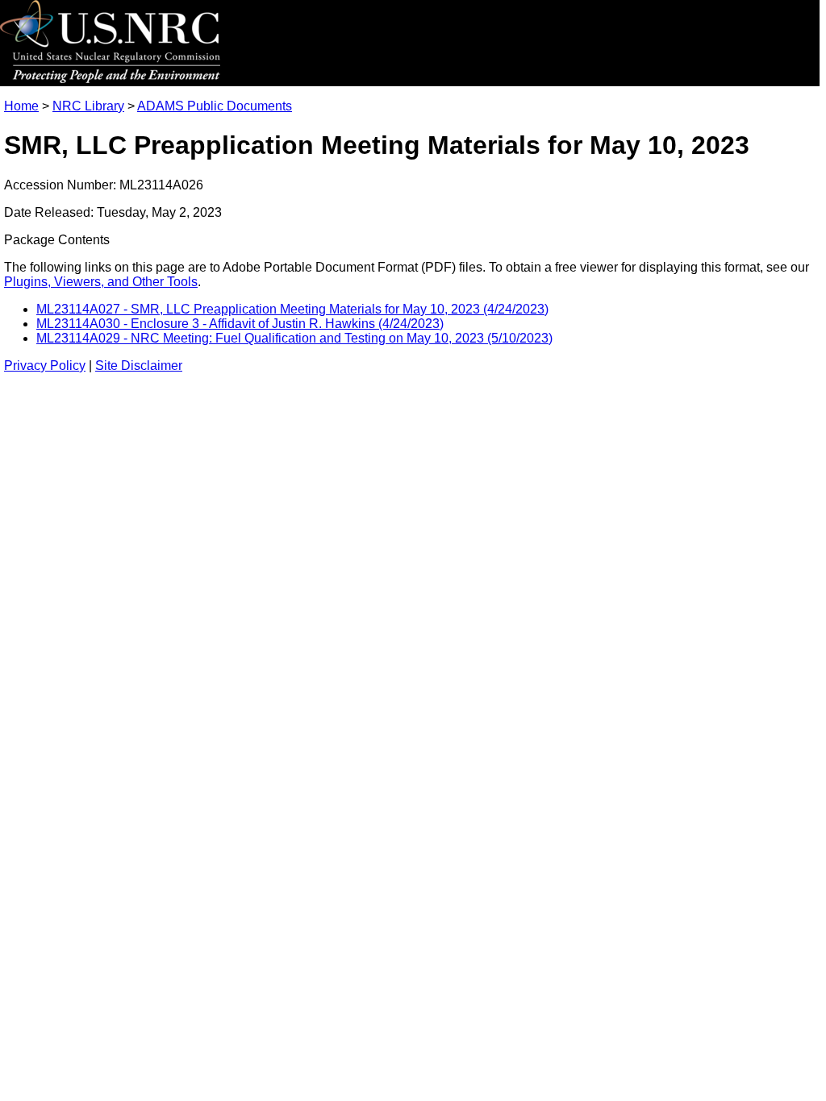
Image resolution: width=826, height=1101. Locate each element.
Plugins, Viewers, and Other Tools (101, 282)
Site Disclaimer (138, 365)
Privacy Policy (45, 365)
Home (21, 106)
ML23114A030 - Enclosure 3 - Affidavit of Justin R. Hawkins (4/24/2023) (240, 323)
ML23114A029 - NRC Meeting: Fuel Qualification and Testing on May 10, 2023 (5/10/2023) (294, 338)
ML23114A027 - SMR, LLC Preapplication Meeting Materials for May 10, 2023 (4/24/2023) (292, 309)
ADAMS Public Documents (214, 106)
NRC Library (88, 106)
